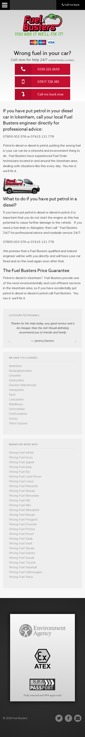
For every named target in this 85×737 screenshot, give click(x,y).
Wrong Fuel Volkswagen (25, 572)
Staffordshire (18, 414)
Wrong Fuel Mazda (22, 491)
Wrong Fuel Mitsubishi (24, 510)
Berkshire (15, 366)
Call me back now (50, 94)
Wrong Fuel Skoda (21, 548)
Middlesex (16, 404)
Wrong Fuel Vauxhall (23, 567)
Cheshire (15, 375)
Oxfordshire (17, 409)
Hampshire (16, 390)
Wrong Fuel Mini (20, 505)
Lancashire (16, 399)
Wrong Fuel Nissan (22, 515)
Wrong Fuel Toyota (22, 562)
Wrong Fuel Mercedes (24, 495)
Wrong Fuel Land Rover (25, 476)
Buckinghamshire (20, 371)
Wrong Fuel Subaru (22, 553)
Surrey (13, 418)
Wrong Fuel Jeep (20, 467)
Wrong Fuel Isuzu (21, 457)
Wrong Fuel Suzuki (21, 558)
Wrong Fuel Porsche (23, 524)
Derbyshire (16, 380)
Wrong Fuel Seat (20, 543)
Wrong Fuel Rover (21, 534)
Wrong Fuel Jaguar (21, 462)
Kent (12, 394)
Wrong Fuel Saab (21, 538)
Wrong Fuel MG (19, 500)
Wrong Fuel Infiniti (21, 452)
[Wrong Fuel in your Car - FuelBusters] (42, 23)
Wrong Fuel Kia (19, 472)
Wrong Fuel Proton (22, 529)
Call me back (71, 4)
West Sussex (18, 423)
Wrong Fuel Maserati (23, 486)
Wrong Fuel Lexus (21, 481)
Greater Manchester (23, 385)
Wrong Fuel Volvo (21, 577)
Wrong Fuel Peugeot (23, 519)
